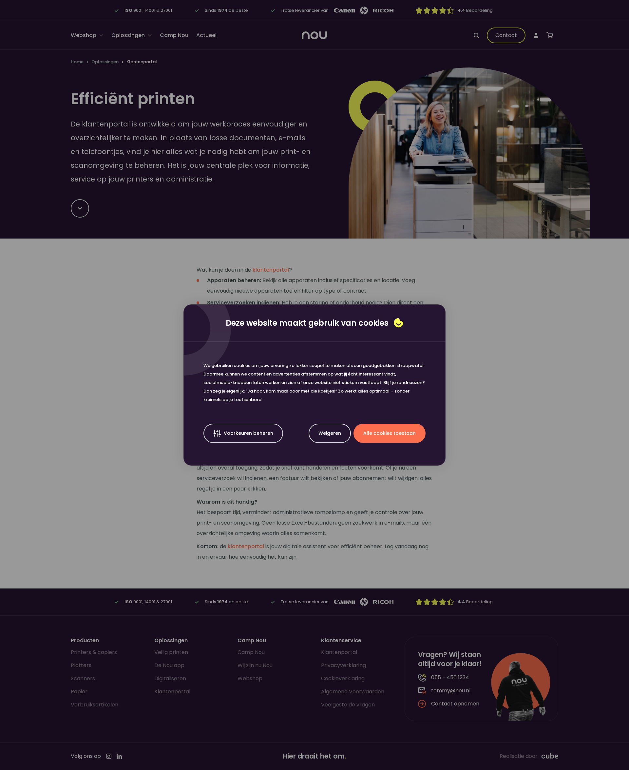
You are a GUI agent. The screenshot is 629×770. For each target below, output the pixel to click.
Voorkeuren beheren (248, 433)
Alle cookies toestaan (389, 433)
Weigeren (329, 433)
